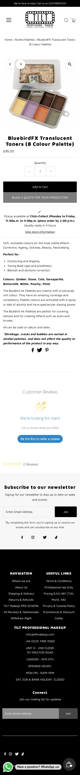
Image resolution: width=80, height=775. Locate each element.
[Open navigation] (12, 20)
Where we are (21, 581)
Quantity (40, 162)
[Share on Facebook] (33, 351)
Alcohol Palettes (25, 39)
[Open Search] (66, 20)
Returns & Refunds (21, 599)
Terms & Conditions (58, 581)
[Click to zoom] (70, 64)
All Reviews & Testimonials (21, 612)
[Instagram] (32, 538)
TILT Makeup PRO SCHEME (21, 606)
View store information (40, 231)
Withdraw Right (21, 618)
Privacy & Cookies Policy (59, 606)
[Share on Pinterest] (47, 351)
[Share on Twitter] (40, 351)
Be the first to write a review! (40, 439)
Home (8, 39)
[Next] (20, 64)
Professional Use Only (59, 587)
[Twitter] (45, 538)
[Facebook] (22, 538)
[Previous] (10, 64)
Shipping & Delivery (21, 593)
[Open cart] (73, 20)
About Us (21, 587)
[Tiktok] (56, 538)
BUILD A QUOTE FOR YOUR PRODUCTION (40, 197)
